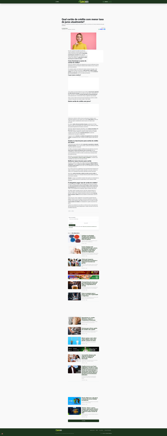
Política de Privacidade (108, 430)
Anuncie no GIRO (92, 430)
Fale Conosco (101, 430)
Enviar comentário (72, 225)
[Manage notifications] (2, 433)
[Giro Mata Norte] (83, 1)
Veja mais (83, 420)
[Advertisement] (83, 11)
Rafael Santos (65, 28)
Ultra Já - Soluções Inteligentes (107, 433)
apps (97, 430)
